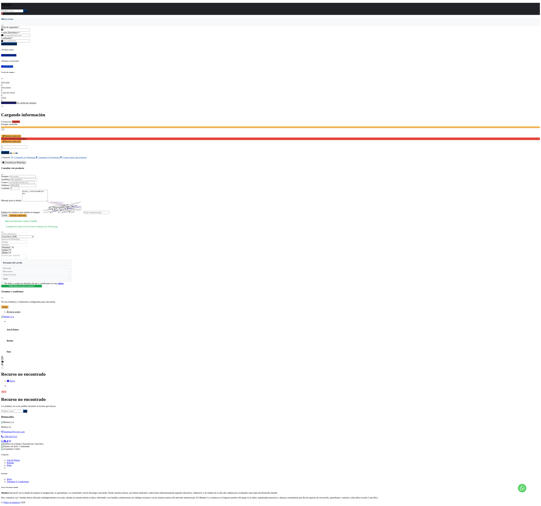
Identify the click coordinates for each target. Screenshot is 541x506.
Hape (9, 351)
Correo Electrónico (10, 32)
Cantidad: (5, 188)
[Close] (2, 78)
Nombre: (5, 176)
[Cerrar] (2, 25)
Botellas (10, 340)
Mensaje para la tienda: (11, 200)
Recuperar (8, 66)
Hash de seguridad (10, 27)
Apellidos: (5, 179)
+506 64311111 (10, 436)
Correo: (4, 182)
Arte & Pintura (13, 329)
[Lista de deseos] (2, 359)
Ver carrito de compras (26, 103)
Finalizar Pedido (8, 103)
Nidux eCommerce (11, 502)
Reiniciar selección (12, 136)
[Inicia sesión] (2, 357)
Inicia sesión (14, 312)
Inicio (9, 479)
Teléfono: (5, 185)
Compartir (5, 157)
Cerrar (4, 215)
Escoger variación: (9, 124)
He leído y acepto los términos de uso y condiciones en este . (34, 283)
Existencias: (6, 121)
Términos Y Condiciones (18, 481)
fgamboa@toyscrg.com (14, 432)
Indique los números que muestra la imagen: (20, 212)
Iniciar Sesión (10, 44)
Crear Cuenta (10, 55)
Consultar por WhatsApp (15, 162)
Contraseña (7, 38)
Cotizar (5, 152)
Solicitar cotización (18, 215)
